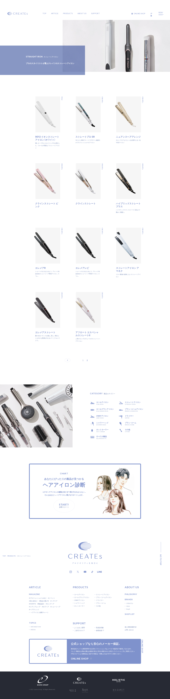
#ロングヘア (50, 604)
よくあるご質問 (79, 628)
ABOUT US (82, 13)
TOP (44, 13)
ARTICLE (54, 13)
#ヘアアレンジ (34, 609)
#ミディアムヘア (34, 607)
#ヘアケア (53, 601)
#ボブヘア (45, 607)
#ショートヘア (55, 607)
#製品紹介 (40, 604)
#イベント (51, 598)
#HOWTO (32, 604)
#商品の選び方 (44, 601)
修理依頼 (99, 630)
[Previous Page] (68, 360)
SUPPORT (95, 13)
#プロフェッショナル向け (37, 598)
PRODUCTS (68, 13)
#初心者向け (33, 601)
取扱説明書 (100, 628)
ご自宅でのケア (79, 630)
